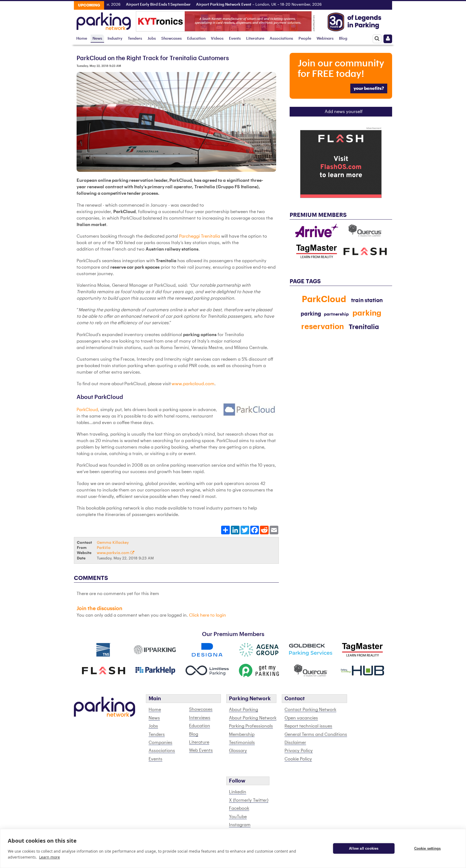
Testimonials (242, 742)
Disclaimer (295, 742)
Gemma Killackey (113, 542)
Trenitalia (364, 327)
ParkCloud (87, 410)
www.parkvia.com (114, 553)
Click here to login (207, 615)
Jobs (152, 38)
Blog (343, 38)
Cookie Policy (298, 759)
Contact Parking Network (310, 710)
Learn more (49, 857)
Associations (281, 38)
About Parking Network (252, 718)
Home (81, 38)
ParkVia (104, 547)
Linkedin (237, 792)
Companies (160, 742)
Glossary (238, 751)
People (305, 38)
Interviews (199, 718)
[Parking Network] (104, 20)
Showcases (171, 38)
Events (235, 38)
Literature (255, 38)
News (97, 38)
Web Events (201, 750)
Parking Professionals (251, 726)
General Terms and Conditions (316, 734)
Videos (217, 38)
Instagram (240, 825)
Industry (115, 38)
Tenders (135, 38)
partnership (336, 314)
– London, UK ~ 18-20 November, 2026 (236, 4)
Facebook (239, 808)
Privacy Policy (299, 751)
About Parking (243, 710)
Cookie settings (427, 848)
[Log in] (387, 39)
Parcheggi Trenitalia (199, 236)
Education (196, 38)
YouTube (238, 817)
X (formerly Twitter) (248, 800)
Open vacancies (301, 718)
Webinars (325, 38)
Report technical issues (308, 726)
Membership (242, 734)
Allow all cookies (363, 848)
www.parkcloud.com (193, 384)
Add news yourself (344, 112)
